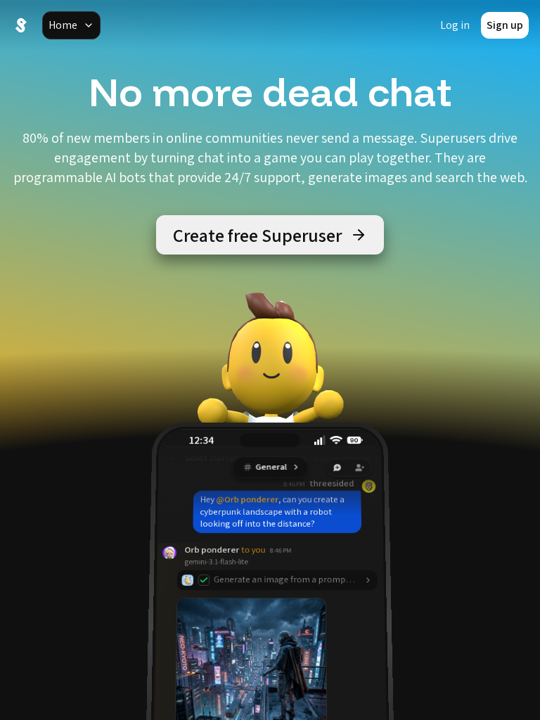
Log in (455, 25)
